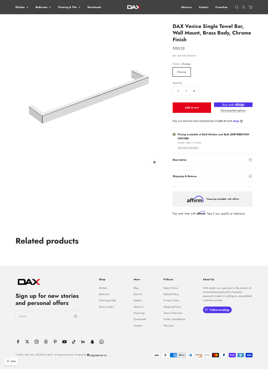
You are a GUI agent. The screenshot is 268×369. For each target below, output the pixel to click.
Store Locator (106, 307)
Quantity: (177, 83)
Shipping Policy (172, 307)
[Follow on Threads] (45, 341)
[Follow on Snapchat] (92, 341)
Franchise (221, 7)
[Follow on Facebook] (17, 341)
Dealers (138, 300)
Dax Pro (138, 294)
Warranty (169, 325)
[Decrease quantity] (178, 91)
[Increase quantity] (194, 91)
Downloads (94, 7)
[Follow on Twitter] (27, 341)
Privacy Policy (171, 300)
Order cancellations (174, 319)
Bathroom (41, 7)
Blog (136, 288)
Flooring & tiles (107, 300)
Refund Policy (171, 294)
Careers (138, 325)
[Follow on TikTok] (73, 341)
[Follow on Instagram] (36, 341)
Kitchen (20, 7)
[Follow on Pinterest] (55, 341)
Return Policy (171, 288)
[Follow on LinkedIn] (83, 341)
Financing (139, 313)
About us (186, 7)
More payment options (233, 110)
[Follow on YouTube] (64, 341)
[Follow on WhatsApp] (101, 341)
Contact (203, 7)
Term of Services (173, 313)
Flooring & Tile (67, 7)
